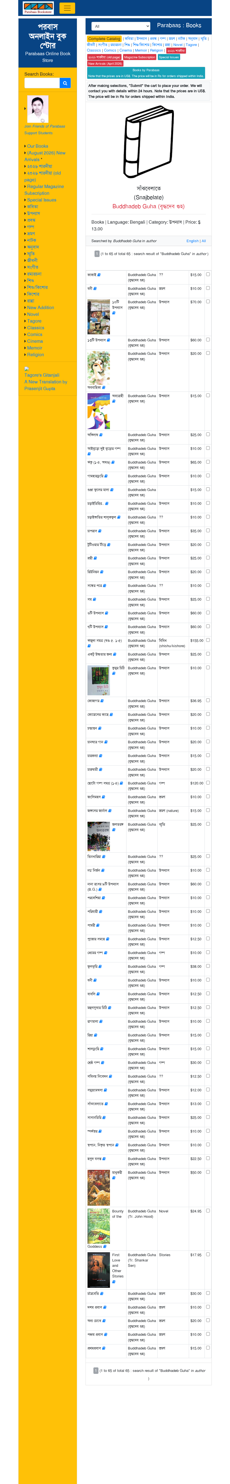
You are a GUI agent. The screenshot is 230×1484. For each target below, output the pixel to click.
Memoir (34, 348)
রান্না (30, 301)
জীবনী (32, 260)
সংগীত (32, 267)
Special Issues (41, 200)
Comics (34, 334)
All (204, 241)
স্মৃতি (31, 254)
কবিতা (32, 207)
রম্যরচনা (34, 274)
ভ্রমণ (31, 234)
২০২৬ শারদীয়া (39, 166)
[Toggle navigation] (67, 8)
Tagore (34, 321)
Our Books (37, 146)
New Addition (40, 308)
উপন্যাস (33, 213)
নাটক (31, 240)
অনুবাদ (33, 247)
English (193, 241)
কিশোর (33, 294)
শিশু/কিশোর (37, 287)
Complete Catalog (104, 38)
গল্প (30, 227)
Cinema (35, 341)
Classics (35, 328)
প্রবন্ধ (31, 220)
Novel (33, 314)
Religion (35, 355)
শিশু (30, 281)
